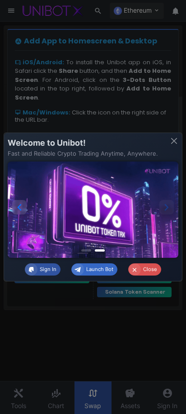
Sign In (48, 269)
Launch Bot (99, 269)
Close (150, 269)
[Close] (174, 141)
